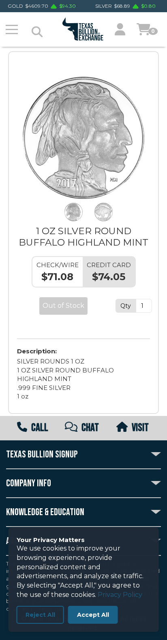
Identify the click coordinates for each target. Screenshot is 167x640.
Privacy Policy (120, 595)
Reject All (40, 614)
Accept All (93, 614)
